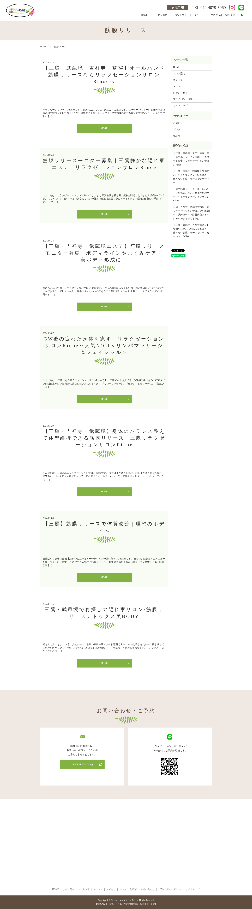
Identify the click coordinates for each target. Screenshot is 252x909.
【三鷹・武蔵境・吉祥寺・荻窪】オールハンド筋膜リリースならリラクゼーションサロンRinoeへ (104, 74)
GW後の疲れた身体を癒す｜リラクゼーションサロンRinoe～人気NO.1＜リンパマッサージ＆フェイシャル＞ (104, 345)
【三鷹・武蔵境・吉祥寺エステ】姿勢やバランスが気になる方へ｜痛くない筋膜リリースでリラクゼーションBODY (191, 231)
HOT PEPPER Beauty (82, 764)
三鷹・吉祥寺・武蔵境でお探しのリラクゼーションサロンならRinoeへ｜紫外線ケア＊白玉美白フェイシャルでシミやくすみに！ (191, 213)
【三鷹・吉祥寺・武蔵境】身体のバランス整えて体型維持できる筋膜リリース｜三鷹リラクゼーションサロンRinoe (104, 438)
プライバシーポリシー (185, 99)
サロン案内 (161, 15)
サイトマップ (180, 105)
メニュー (198, 15)
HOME (144, 15)
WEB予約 (230, 15)
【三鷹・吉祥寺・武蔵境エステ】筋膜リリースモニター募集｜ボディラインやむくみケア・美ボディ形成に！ (104, 253)
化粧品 (176, 136)
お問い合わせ (180, 93)
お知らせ (178, 123)
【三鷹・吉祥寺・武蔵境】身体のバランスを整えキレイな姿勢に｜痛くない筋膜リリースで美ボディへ (191, 177)
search (242, 15)
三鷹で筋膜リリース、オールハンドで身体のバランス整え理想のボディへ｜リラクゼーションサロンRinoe (191, 195)
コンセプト (181, 15)
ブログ (214, 15)
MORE (104, 128)
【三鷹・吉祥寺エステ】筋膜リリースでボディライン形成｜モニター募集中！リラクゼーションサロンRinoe (191, 159)
